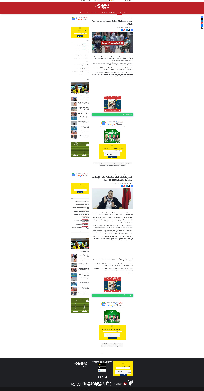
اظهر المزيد (80, 75)
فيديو (91, 12)
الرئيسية (124, 12)
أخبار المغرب (128, 163)
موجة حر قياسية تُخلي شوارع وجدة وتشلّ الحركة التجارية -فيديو (83, 122)
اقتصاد (110, 12)
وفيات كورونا (102, 165)
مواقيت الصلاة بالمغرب (119, 389)
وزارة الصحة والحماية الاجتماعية (112, 165)
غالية (87, 12)
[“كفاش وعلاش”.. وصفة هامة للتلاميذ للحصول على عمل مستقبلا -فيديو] (74, 99)
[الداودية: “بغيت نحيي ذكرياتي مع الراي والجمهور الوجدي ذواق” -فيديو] (74, 104)
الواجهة (121, 163)
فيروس (106, 163)
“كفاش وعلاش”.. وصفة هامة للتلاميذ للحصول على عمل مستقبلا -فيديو (83, 99)
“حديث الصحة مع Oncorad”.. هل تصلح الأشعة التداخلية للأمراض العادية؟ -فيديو (84, 118)
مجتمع (119, 12)
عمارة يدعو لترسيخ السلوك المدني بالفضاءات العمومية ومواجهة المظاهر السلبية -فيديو (83, 137)
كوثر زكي (126, 27)
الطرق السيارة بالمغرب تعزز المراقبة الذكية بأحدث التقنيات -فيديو (80, 94)
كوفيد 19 (122, 165)
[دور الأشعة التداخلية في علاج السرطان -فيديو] (74, 128)
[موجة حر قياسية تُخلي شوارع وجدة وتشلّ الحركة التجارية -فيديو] (74, 123)
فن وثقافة (96, 12)
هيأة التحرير (131, 389)
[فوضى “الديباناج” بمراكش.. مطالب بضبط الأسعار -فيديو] (74, 132)
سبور (83, 12)
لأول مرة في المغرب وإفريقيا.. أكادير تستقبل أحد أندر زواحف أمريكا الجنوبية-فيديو (83, 108)
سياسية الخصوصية (126, 389)
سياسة (114, 12)
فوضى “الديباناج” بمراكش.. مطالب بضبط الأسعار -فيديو (83, 131)
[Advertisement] (112, 85)
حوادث (105, 12)
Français (78, 12)
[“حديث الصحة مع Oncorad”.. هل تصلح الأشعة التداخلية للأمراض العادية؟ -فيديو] (74, 118)
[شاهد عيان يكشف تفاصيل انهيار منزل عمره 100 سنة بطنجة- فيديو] (74, 114)
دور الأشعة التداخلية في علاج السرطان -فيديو (84, 127)
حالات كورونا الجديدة (114, 163)
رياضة (101, 12)
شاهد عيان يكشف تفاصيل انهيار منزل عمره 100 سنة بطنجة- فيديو (83, 112)
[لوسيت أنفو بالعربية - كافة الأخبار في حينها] (102, 6)
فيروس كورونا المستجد (98, 163)
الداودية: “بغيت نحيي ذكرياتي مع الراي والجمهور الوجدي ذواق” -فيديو (83, 103)
